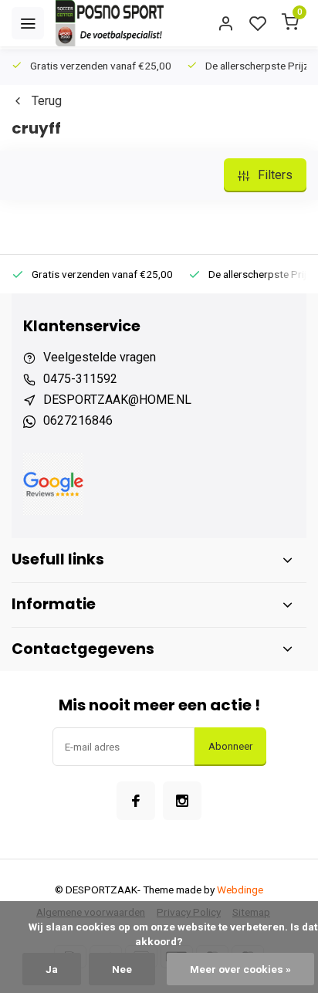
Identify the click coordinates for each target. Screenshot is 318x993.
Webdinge (240, 889)
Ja (52, 969)
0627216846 (78, 420)
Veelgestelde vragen (99, 357)
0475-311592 (80, 378)
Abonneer (230, 746)
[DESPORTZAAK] (110, 23)
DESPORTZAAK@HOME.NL (117, 399)
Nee (122, 969)
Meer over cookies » (240, 969)
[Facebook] (136, 800)
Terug (47, 100)
